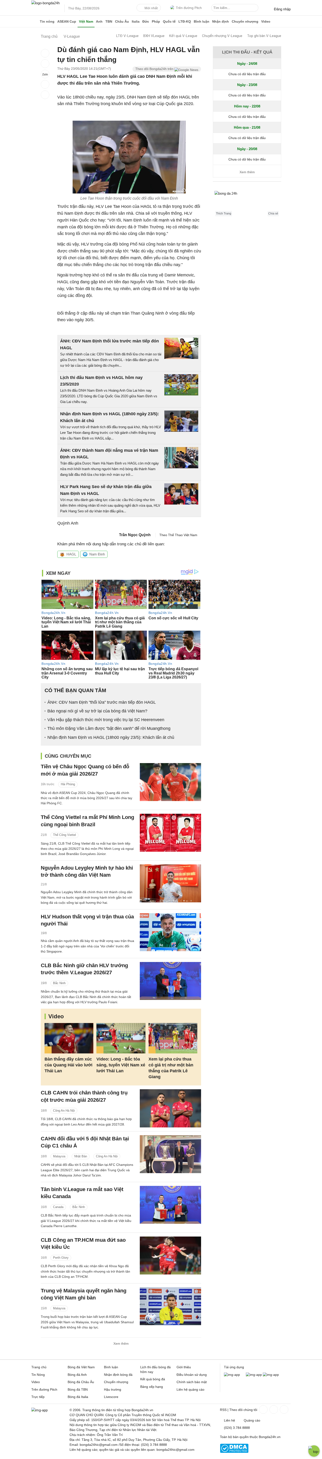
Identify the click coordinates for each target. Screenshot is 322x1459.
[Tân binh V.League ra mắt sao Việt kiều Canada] (170, 1205)
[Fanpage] (263, 1409)
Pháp (156, 21)
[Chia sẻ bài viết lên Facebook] (45, 53)
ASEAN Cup (66, 21)
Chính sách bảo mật (192, 1382)
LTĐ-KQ (184, 21)
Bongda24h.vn (270, 1437)
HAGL (71, 554)
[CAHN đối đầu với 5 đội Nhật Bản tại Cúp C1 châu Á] (170, 1154)
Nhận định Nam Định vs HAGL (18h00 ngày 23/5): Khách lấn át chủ (110, 737)
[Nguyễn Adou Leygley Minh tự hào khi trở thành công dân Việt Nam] (170, 883)
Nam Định (97, 554)
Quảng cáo (252, 1420)
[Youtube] (283, 1409)
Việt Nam (86, 21)
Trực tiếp (38, 1397)
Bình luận (201, 21)
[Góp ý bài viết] (45, 84)
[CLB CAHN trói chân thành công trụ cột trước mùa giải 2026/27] (170, 1108)
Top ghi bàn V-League (264, 36)
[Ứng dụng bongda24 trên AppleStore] (271, 1375)
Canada (58, 1207)
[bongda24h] (34, 21)
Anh (99, 21)
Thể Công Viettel (64, 835)
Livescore (111, 1397)
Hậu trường (112, 1389)
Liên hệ (229, 1420)
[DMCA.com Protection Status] (234, 1452)
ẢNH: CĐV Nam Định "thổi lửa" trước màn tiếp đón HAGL (101, 702)
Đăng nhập (282, 9)
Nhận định (220, 21)
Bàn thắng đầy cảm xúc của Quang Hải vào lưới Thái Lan (68, 1065)
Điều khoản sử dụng (192, 1375)
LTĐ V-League (127, 36)
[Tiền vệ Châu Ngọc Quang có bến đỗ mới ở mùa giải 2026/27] (170, 782)
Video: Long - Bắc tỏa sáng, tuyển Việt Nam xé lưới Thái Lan (120, 1065)
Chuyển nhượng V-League (222, 36)
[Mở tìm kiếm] (255, 8)
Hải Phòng (68, 784)
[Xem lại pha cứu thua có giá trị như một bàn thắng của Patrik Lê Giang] (173, 1038)
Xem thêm (121, 1343)
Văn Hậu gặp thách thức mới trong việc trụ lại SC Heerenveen (105, 719)
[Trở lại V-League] (45, 94)
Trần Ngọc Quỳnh (135, 535)
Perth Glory (61, 1257)
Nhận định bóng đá (118, 1375)
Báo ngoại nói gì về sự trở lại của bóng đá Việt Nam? (97, 711)
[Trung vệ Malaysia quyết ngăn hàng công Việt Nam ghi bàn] (170, 1306)
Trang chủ (38, 1367)
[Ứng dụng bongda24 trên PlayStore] (254, 1375)
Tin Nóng (38, 1375)
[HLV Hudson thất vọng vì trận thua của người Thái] (170, 932)
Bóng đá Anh (77, 1375)
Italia (136, 21)
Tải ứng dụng (234, 1367)
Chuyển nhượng (245, 21)
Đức (145, 21)
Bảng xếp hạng (151, 1387)
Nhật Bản (80, 1156)
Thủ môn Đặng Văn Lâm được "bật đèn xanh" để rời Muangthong (108, 728)
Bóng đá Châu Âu (81, 1382)
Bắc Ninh (59, 983)
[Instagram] (273, 1409)
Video (265, 21)
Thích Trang (223, 213)
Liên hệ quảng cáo (190, 1389)
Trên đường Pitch (189, 8)
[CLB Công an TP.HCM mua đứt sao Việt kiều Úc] (170, 1255)
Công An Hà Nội (64, 1110)
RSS (223, 1410)
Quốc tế (169, 21)
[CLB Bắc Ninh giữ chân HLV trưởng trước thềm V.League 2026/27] (170, 981)
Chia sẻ (273, 213)
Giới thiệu (184, 1367)
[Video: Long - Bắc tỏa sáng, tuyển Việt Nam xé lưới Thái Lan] (120, 1038)
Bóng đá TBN (78, 1389)
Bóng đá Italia (78, 1397)
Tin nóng (47, 21)
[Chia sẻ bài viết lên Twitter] (45, 63)
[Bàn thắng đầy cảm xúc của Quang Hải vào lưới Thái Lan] (69, 1038)
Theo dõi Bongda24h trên (154, 69)
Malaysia (59, 1156)
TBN (108, 21)
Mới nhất (151, 8)
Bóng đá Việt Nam (81, 1367)
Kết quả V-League (183, 36)
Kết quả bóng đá (152, 1379)
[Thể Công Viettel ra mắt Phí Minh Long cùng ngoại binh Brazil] (170, 833)
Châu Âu (122, 21)
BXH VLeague (154, 36)
